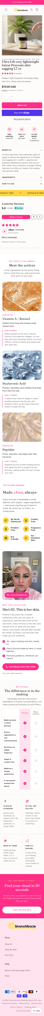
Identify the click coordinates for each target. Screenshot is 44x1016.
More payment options (22, 119)
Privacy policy (37, 1003)
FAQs (7, 976)
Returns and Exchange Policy (17, 970)
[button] (6, 9)
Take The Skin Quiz (22, 910)
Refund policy (24, 1003)
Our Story (9, 955)
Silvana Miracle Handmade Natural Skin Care (25, 1000)
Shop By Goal (10, 950)
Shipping (4, 90)
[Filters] (33, 217)
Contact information (23, 1011)
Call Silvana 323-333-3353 (22, 667)
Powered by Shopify (9, 1003)
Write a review (16, 217)
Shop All (8, 944)
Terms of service (16, 1007)
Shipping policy (30, 1007)
